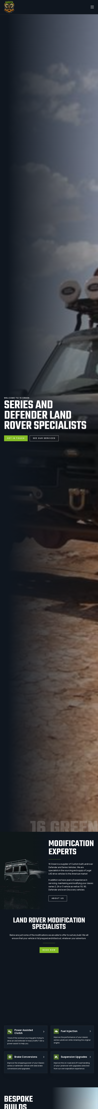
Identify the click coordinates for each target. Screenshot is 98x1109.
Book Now (49, 950)
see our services (44, 438)
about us (58, 898)
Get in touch (16, 438)
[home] (9, 7)
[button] (92, 7)
